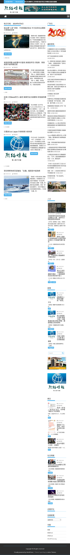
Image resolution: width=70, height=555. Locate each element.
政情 (49, 308)
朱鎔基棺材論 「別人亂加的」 (55, 176)
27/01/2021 (61, 420)
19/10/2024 (52, 213)
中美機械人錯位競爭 (53, 94)
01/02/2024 (61, 251)
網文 (49, 417)
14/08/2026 (61, 460)
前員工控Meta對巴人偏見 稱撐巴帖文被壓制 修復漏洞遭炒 (25, 98)
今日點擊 (7, 166)
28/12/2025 (61, 332)
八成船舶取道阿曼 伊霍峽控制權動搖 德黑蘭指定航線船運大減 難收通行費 (56, 149)
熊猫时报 (15, 33)
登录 (48, 530)
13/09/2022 (61, 266)
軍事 (6, 92)
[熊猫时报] (5, 16)
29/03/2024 (61, 232)
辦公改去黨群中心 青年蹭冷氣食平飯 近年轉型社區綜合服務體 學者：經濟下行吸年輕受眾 (32, 1)
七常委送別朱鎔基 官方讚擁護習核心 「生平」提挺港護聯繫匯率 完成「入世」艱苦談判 (56, 156)
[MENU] (68, 16)
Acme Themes (52, 552)
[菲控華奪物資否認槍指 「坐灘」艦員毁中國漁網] (16, 176)
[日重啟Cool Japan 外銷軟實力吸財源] (16, 137)
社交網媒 (7, 127)
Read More (8, 54)
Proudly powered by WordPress (23, 552)
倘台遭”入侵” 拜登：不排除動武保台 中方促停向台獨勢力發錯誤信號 (24, 29)
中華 (49, 229)
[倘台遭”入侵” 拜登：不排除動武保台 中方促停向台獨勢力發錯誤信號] (16, 36)
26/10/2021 (61, 403)
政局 (6, 199)
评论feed (50, 536)
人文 (53, 229)
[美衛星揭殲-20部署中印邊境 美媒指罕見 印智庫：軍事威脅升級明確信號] (16, 70)
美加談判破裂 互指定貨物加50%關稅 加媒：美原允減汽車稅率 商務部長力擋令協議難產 (56, 87)
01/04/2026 (61, 491)
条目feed (50, 533)
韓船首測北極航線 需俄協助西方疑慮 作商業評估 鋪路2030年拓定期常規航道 (56, 118)
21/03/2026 (61, 293)
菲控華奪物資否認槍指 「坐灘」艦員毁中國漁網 (22, 171)
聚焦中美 (7, 58)
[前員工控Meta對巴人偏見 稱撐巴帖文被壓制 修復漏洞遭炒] (16, 105)
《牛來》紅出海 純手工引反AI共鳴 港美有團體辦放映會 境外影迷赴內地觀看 (56, 166)
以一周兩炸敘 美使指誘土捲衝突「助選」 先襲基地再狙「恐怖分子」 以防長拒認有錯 (56, 63)
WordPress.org (52, 539)
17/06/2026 (61, 475)
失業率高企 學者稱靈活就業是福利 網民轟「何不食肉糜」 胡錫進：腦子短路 (56, 101)
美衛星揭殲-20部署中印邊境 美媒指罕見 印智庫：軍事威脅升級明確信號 (24, 63)
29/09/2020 (61, 439)
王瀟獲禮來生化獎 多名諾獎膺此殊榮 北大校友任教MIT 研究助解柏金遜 (56, 51)
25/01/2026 (61, 311)
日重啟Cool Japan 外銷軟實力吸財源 (18, 132)
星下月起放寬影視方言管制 (55, 56)
